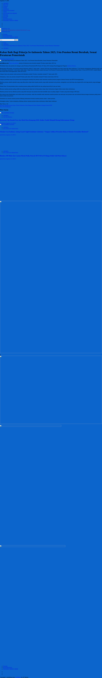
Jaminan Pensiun (71, 66)
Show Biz (5, 4)
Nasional (5, 6)
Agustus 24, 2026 (10, 135)
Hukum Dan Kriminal (8, 10)
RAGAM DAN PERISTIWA (10, 128)
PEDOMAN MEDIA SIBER (10, 20)
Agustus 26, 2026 (10, 123)
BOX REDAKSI (7, 19)
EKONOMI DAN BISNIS (10, 13)
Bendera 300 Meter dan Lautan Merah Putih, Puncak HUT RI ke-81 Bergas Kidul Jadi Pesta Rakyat (33, 156)
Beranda (5, 17)
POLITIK (5, 16)
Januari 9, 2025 (10, 59)
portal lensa (3, 59)
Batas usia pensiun (14, 63)
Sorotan (5, 7)
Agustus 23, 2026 (10, 159)
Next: (5, 106)
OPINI (5, 12)
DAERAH (6, 9)
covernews (18, 677)
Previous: (26, 105)
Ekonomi (5, 14)
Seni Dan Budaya (7, 117)
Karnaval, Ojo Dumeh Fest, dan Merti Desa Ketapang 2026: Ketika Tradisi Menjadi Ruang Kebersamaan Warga (37, 120)
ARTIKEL (6, 3)
